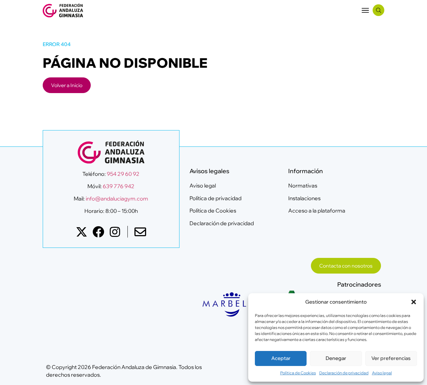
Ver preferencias (391, 358)
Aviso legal (382, 372)
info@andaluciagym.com (116, 198)
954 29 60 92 (123, 173)
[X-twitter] (81, 232)
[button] (413, 302)
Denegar (336, 358)
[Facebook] (98, 232)
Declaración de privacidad (344, 372)
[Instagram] (115, 232)
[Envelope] (140, 232)
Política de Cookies (298, 372)
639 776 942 (118, 186)
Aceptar (281, 358)
